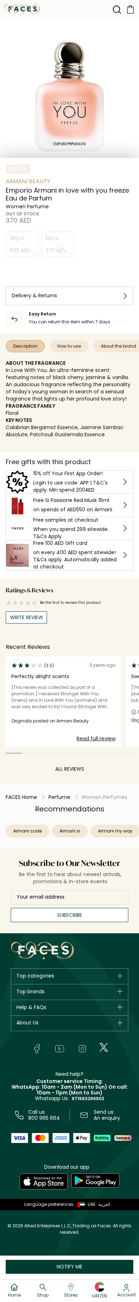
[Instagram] (82, 1048)
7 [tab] (110, 753)
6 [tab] (94, 753)
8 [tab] (125, 753)
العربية (104, 1204)
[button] (85, 1204)
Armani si (70, 831)
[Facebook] (36, 1048)
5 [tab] (78, 753)
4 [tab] (61, 753)
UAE (92, 1204)
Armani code (27, 831)
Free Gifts (18, 169)
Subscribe (69, 915)
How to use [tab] (69, 346)
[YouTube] (59, 1048)
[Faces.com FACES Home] (22, 9)
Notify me (69, 1266)
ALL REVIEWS (69, 768)
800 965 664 (44, 1118)
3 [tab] (46, 753)
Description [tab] (25, 346)
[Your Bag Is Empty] (130, 9)
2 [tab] (30, 753)
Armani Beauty (28, 181)
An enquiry (107, 1118)
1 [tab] (14, 753)
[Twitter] (103, 1047)
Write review (26, 617)
